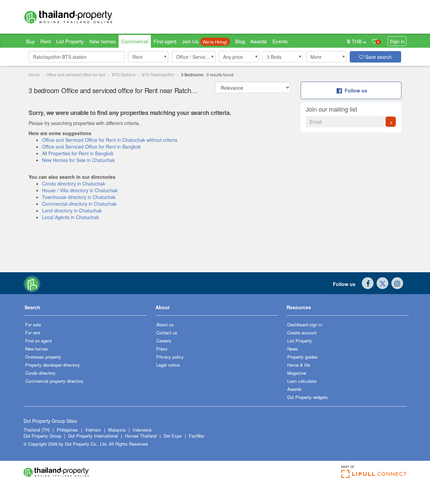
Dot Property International (93, 436)
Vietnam (93, 430)
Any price (233, 56)
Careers (163, 340)
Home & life (298, 365)
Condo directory (40, 373)
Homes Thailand (141, 436)
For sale (33, 324)
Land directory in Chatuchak (72, 210)
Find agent (165, 41)
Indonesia (142, 430)
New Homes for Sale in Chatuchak (78, 160)
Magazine (296, 373)
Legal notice (168, 365)
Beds (274, 56)
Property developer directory (52, 365)
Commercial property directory (54, 381)
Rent (45, 41)
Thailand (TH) (37, 430)
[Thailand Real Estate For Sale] (32, 283)
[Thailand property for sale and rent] (84, 17)
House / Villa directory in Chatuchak (80, 190)
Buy (30, 41)
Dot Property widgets (307, 397)
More (315, 56)
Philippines (68, 430)
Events (280, 41)
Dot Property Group (42, 436)
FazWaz (197, 436)
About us (165, 324)
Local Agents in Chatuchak (70, 217)
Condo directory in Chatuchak (73, 183)
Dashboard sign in (304, 324)
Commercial (134, 41)
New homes (102, 41)
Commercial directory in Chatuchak (79, 203)
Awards (258, 41)
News (292, 349)
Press (162, 349)
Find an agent (38, 340)
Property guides (302, 357)
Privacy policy (170, 357)
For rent (32, 332)
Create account (302, 332)
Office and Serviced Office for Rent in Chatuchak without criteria (109, 139)
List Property (70, 41)
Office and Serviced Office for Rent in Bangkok (91, 146)
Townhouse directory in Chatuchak (79, 197)
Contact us (166, 332)
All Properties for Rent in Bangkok (78, 153)
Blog (240, 41)
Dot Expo (173, 436)
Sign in (397, 41)
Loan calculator (302, 381)
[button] (148, 57)
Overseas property (43, 357)
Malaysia (117, 430)
